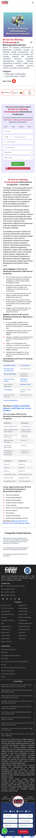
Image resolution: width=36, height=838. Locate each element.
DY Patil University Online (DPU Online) (13, 667)
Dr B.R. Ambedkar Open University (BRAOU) (14, 661)
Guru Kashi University (8, 674)
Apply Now (16, 164)
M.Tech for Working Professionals (25, 619)
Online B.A (22, 632)
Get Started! (23, 831)
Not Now (11, 831)
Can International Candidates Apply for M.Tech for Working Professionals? (16, 548)
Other (29, 126)
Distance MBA (23, 608)
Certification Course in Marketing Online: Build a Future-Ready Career (16, 713)
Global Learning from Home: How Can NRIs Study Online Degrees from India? (16, 696)
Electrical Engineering (11, 400)
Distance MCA (23, 611)
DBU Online (4, 658)
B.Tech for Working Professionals (7, 609)
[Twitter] (6, 599)
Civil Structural (24, 365)
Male (13, 126)
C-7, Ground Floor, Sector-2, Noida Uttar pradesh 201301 (13, 587)
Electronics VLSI (25, 384)
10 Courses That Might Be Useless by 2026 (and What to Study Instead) (16, 707)
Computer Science (10, 365)
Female (21, 126)
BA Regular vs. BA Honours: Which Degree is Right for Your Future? (17, 729)
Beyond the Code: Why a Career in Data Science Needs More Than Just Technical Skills (16, 685)
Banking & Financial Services (7, 615)
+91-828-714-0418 (9, 592)
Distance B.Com (6, 626)
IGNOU (3, 677)
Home (5, 797)
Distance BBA (5, 635)
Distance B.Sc (5, 629)
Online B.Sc (22, 638)
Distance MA (23, 605)
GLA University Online (8, 670)
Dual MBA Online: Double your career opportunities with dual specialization (17, 702)
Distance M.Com (6, 641)
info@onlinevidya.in (9, 595)
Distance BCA (5, 638)
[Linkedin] (15, 599)
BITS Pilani (4, 652)
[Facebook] (2, 599)
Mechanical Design (10, 374)
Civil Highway (8, 389)
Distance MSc (23, 614)
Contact (30, 797)
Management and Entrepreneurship (24, 628)
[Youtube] (19, 599)
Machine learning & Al (25, 623)
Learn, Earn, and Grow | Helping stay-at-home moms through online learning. (17, 724)
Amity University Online (8, 649)
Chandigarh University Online (10, 655)
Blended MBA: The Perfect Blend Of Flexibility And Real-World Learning (16, 691)
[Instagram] (11, 599)
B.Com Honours (6, 605)
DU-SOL (3, 664)
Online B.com (23, 635)
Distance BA (5, 632)
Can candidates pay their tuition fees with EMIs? (15, 555)
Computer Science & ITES (7, 622)
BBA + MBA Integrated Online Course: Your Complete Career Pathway (17, 734)
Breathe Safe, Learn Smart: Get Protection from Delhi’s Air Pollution (16, 718)
